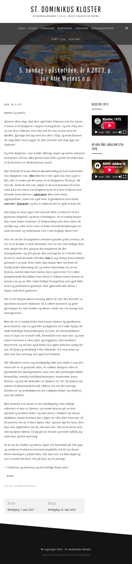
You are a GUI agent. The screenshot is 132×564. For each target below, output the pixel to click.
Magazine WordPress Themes (57, 555)
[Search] (126, 28)
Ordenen (81, 28)
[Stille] (120, 132)
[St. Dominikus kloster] (5, 28)
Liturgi (33, 28)
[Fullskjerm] (124, 132)
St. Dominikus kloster (66, 9)
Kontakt (75, 39)
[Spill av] (96, 132)
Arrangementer (102, 28)
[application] (110, 125)
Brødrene (65, 28)
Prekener (47, 28)
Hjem (21, 28)
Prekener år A (27, 486)
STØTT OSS (58, 39)
